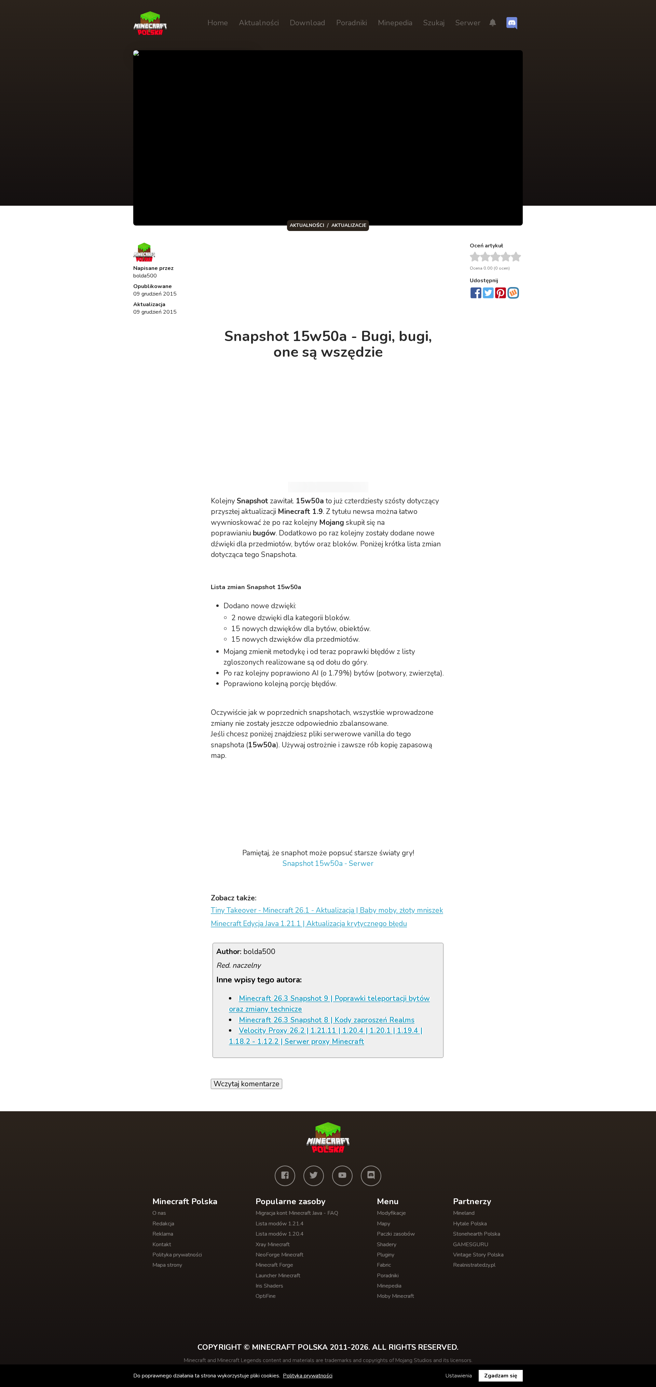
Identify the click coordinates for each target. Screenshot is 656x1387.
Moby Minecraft (395, 1296)
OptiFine (266, 1296)
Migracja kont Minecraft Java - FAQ (297, 1213)
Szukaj (434, 23)
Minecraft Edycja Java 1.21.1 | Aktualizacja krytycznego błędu (309, 923)
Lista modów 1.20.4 (280, 1234)
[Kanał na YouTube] (342, 1176)
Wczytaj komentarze (246, 1084)
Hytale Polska (470, 1223)
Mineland (464, 1213)
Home (217, 23)
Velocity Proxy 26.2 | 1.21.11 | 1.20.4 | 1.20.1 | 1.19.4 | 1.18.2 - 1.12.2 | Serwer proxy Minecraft (325, 1036)
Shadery (386, 1244)
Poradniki (351, 23)
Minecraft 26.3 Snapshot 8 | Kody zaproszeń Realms (326, 1020)
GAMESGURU (470, 1244)
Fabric (384, 1265)
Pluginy (385, 1255)
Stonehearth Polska (476, 1234)
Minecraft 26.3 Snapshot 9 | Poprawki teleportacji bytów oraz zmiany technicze (329, 1004)
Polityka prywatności (177, 1255)
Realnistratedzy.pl (474, 1265)
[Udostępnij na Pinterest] (500, 293)
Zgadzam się (500, 1375)
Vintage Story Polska (478, 1255)
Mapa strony (167, 1265)
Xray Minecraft (273, 1244)
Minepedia (395, 23)
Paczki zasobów (396, 1234)
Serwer (467, 23)
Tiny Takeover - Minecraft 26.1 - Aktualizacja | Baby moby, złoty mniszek (327, 910)
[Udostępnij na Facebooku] (476, 293)
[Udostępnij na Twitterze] (488, 293)
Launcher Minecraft (278, 1275)
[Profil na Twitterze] (313, 1176)
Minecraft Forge (274, 1265)
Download (307, 23)
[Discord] (371, 1176)
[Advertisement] (329, 281)
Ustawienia (459, 1375)
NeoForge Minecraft (279, 1255)
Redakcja (163, 1223)
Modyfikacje (391, 1213)
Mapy (383, 1223)
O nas (159, 1213)
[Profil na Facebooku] (285, 1176)
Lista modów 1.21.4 (280, 1223)
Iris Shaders (269, 1286)
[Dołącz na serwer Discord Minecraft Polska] (512, 23)
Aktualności (259, 23)
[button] (492, 23)
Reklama (162, 1234)
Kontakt (161, 1244)
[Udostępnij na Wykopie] (513, 293)
